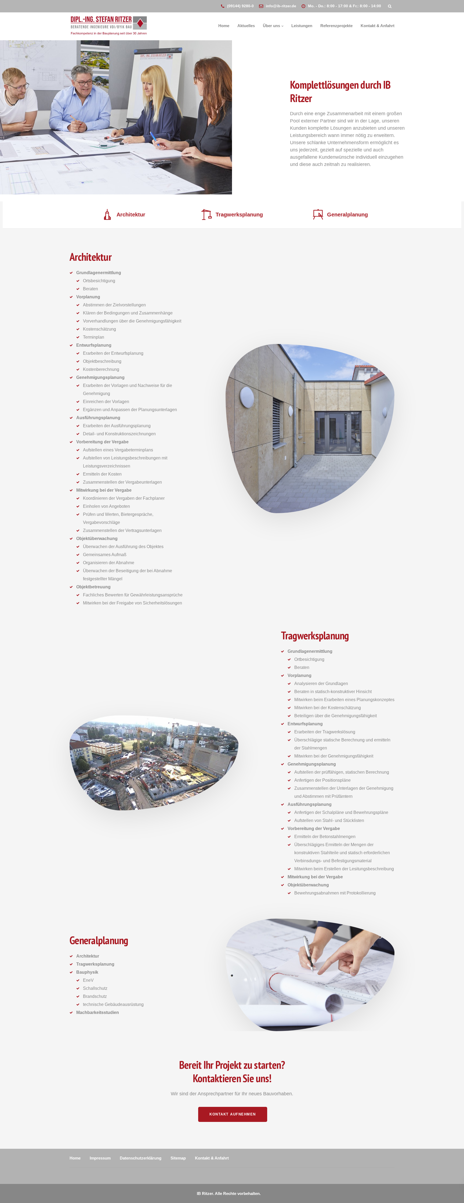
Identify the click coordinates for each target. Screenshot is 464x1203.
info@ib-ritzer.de (281, 6)
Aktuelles (246, 25)
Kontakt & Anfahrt (377, 25)
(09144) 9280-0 (240, 6)
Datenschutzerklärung (140, 1158)
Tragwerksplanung (239, 215)
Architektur (131, 215)
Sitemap (178, 1158)
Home (223, 25)
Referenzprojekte (336, 25)
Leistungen (301, 25)
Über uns (271, 25)
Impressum (100, 1158)
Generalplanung (347, 215)
